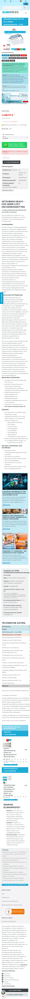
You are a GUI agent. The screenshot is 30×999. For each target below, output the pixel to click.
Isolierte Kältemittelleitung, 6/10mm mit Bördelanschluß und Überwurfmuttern (10, 752)
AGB (3, 894)
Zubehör (18, 90)
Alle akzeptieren (15, 990)
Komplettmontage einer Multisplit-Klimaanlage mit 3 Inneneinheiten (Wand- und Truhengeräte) (9, 790)
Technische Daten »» (8, 190)
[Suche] (24, 8)
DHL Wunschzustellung (11, 979)
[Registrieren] (11, 1)
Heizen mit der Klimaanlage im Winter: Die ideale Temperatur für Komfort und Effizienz (15, 517)
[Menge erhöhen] (8, 158)
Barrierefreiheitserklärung (12, 905)
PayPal (6, 982)
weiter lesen (6, 505)
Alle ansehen (10, 734)
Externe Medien (9, 977)
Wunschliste (9, 134)
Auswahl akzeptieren (15, 994)
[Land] (20, 1)
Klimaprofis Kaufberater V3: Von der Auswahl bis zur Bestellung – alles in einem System (15, 493)
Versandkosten (14, 121)
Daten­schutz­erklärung (8, 970)
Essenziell (7, 973)
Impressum (5, 897)
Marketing (7, 975)
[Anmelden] (5, 1)
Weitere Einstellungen (8, 986)
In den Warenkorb (12, 162)
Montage (10, 68)
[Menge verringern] (9, 158)
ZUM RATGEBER (1, 298)
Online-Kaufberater (9, 921)
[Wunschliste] (25, 1)
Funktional (7, 984)
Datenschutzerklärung (10, 901)
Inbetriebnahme (17, 68)
